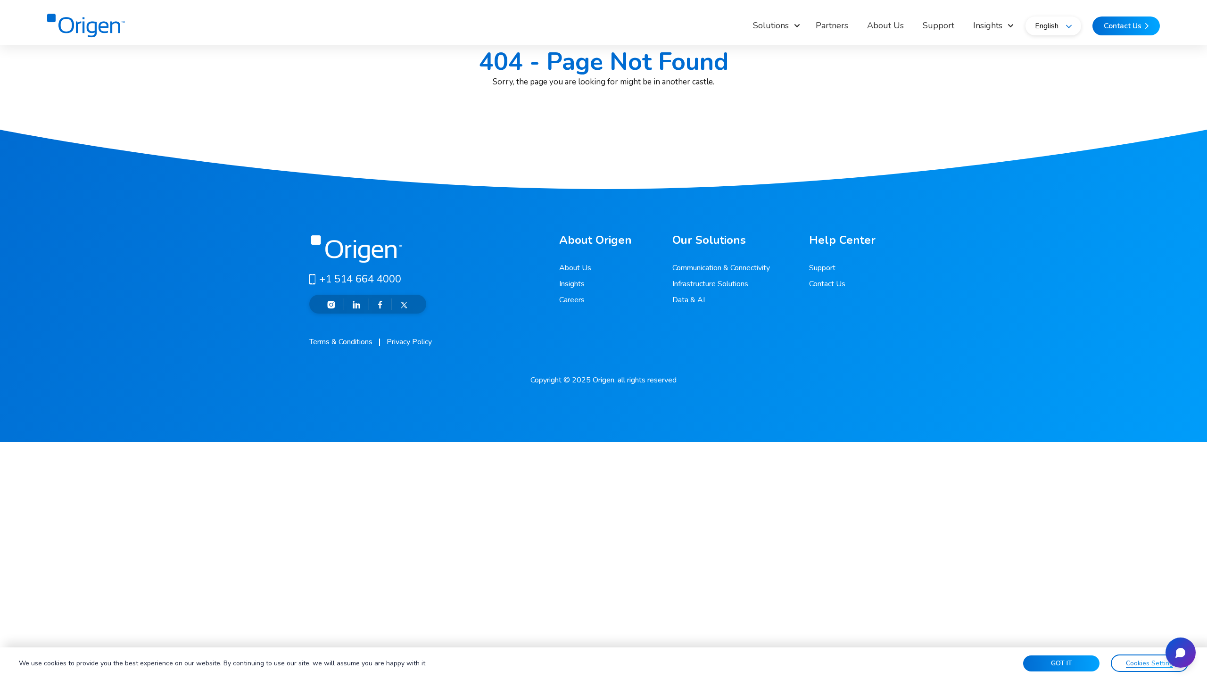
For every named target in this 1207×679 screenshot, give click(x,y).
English (1046, 26)
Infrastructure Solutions (710, 284)
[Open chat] (1181, 653)
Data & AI (688, 300)
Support (938, 25)
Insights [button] (987, 25)
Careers (572, 300)
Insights (572, 284)
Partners (832, 25)
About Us (885, 25)
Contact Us (827, 284)
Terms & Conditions (340, 342)
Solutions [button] (771, 25)
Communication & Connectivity (721, 268)
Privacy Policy (409, 342)
